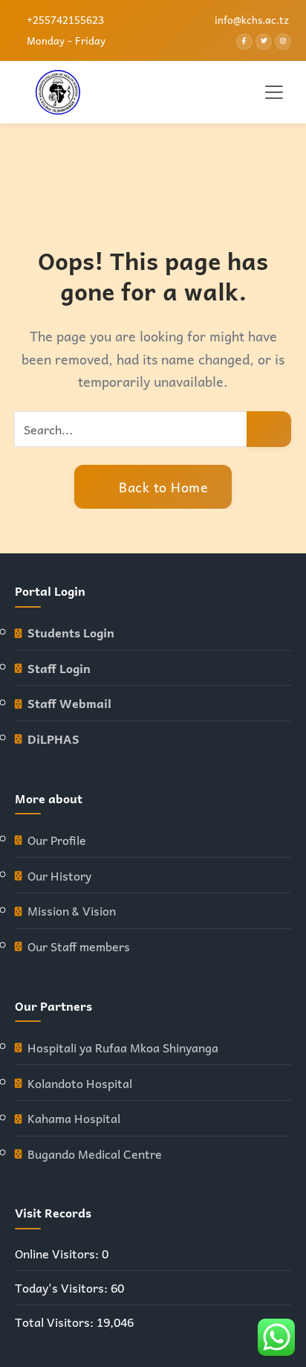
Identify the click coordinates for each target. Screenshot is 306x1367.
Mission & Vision (71, 910)
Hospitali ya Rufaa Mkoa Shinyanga (122, 1047)
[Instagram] (283, 41)
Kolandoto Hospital (79, 1083)
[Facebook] (244, 41)
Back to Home (162, 487)
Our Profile (56, 840)
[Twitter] (263, 41)
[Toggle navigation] (274, 92)
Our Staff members (78, 946)
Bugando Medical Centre (94, 1154)
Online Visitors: (58, 1253)
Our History (59, 875)
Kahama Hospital (73, 1118)
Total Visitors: (56, 1322)
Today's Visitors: (63, 1287)
